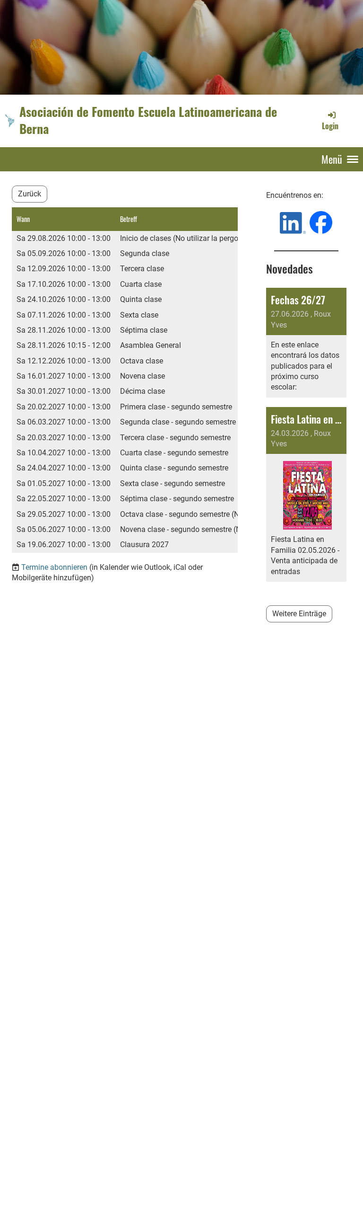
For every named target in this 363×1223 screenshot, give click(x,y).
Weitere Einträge (299, 613)
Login (330, 126)
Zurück (29, 193)
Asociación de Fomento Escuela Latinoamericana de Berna (148, 120)
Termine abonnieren (54, 567)
